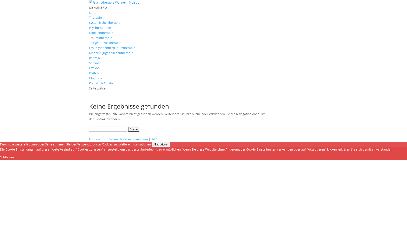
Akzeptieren (161, 144)
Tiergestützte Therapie (105, 43)
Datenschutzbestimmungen (128, 139)
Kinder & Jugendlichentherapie (111, 53)
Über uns (95, 78)
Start (92, 13)
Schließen (7, 157)
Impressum (97, 139)
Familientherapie (101, 33)
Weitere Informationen (135, 144)
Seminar (95, 63)
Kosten (94, 73)
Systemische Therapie (104, 23)
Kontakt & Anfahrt (101, 83)
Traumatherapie (100, 38)
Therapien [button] (96, 17)
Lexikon (94, 68)
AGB (154, 139)
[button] (98, 8)
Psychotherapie (100, 28)
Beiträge (95, 58)
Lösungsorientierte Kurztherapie (112, 48)
